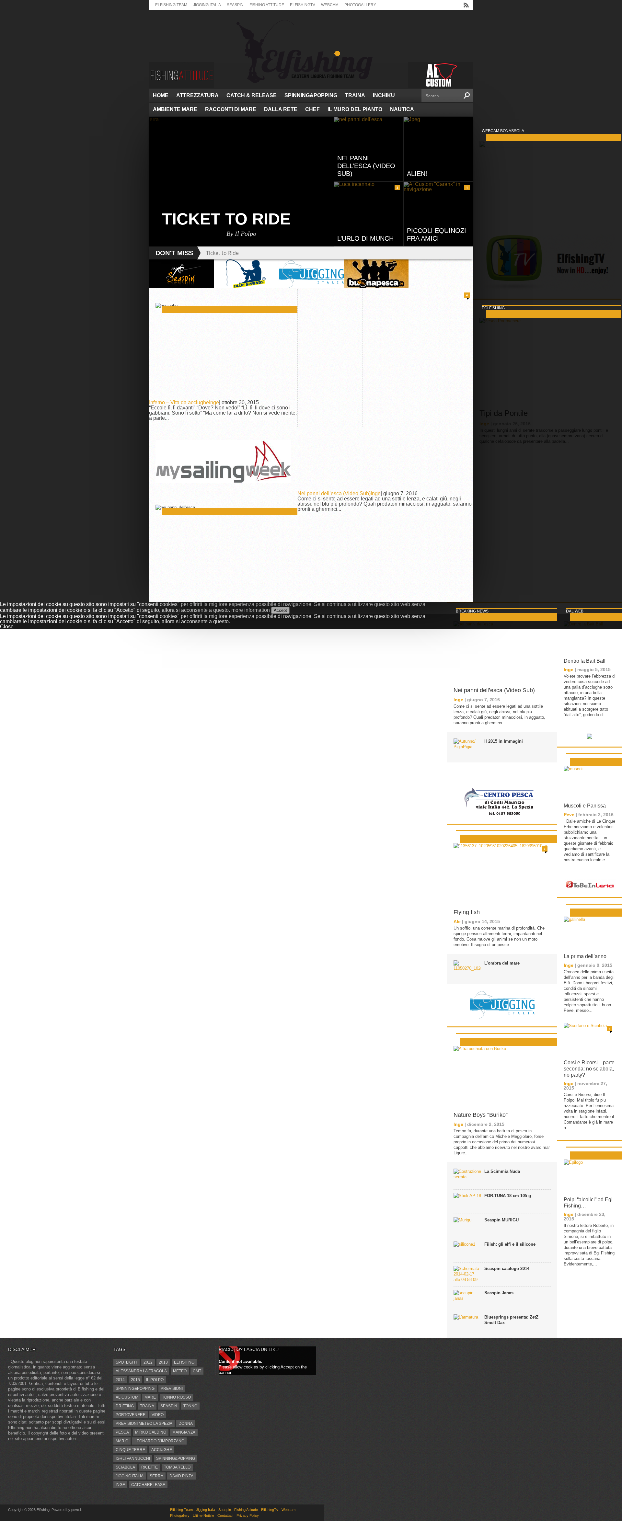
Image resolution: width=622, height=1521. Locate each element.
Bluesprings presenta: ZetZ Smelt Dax (511, 1320)
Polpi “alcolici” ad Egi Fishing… (588, 1202)
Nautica (402, 109)
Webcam (330, 5)
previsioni (172, 1388)
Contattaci (225, 1515)
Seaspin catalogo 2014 (506, 1268)
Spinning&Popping (310, 95)
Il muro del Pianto (355, 109)
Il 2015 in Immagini (503, 741)
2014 (120, 1380)
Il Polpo (155, 1380)
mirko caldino (150, 1432)
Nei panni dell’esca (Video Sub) (334, 493)
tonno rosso (176, 1397)
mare (150, 1397)
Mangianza (183, 1432)
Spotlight (126, 1362)
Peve (569, 814)
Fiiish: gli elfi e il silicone (510, 1244)
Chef (312, 109)
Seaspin (235, 5)
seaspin (168, 1406)
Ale (457, 921)
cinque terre (130, 1449)
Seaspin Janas (498, 1292)
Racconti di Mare (230, 109)
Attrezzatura (197, 95)
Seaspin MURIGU (501, 1220)
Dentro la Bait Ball (584, 661)
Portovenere (130, 1414)
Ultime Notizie (203, 1515)
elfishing (184, 1362)
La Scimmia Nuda (502, 1171)
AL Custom (127, 1397)
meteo (180, 1371)
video (158, 1414)
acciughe (161, 1449)
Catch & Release (251, 95)
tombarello (177, 1467)
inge (120, 1484)
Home (160, 95)
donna (186, 1423)
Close (7, 626)
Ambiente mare (175, 109)
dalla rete (280, 109)
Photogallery (360, 5)
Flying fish (467, 912)
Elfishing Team (171, 5)
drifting (125, 1406)
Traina (355, 95)
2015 (135, 1380)
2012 (148, 1362)
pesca (122, 1432)
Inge (214, 402)
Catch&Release (148, 1484)
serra (156, 1476)
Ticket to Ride (222, 253)
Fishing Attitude (266, 5)
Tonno (190, 1406)
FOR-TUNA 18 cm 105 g (507, 1195)
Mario (122, 1441)
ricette (149, 1467)
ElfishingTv (302, 5)
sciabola (125, 1467)
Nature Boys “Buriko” (481, 1115)
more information (250, 610)
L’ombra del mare (502, 963)
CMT (197, 1371)
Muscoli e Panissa (585, 805)
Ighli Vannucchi (133, 1458)
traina (147, 1406)
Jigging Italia (207, 5)
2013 (163, 1362)
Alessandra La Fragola (141, 1371)
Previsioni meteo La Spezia (144, 1423)
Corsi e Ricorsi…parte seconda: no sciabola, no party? (589, 1069)
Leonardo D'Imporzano (159, 1441)
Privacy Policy (247, 1515)
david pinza (181, 1476)
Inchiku (384, 95)
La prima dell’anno (585, 956)
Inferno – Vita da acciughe (179, 402)
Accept (280, 610)
